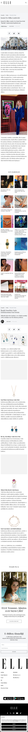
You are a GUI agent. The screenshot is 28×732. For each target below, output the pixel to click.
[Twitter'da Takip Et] (10, 713)
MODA (2, 672)
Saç (26, 675)
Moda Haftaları (4, 683)
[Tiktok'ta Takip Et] (20, 713)
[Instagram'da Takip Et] (13, 713)
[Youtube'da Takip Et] (17, 713)
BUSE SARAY (9, 321)
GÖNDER (14, 651)
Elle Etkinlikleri (16, 677)
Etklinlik (15, 672)
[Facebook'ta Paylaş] (9, 33)
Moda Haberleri (4, 675)
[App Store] (8, 698)
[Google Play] (19, 698)
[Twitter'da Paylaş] (14, 33)
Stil (1, 680)
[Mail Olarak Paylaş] (19, 33)
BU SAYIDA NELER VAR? (14, 621)
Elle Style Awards (17, 675)
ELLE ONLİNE (11, 26)
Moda (7, 15)
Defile (2, 685)
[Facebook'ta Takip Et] (7, 713)
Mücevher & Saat (13, 15)
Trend (2, 677)
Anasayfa (2, 15)
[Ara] (26, 2)
